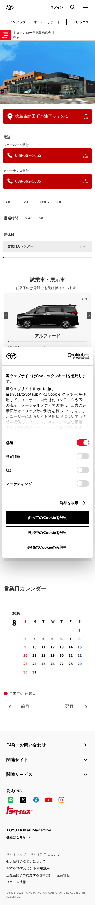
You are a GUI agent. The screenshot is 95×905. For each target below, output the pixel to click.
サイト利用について (45, 855)
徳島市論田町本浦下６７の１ (42, 116)
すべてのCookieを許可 (47, 517)
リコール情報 (16, 882)
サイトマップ (16, 855)
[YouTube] (48, 800)
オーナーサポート (47, 22)
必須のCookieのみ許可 (47, 547)
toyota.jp (42, 388)
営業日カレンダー (20, 246)
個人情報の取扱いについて (26, 861)
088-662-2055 (28, 155)
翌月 (69, 706)
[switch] (83, 456)
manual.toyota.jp (22, 394)
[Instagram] (61, 800)
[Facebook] (36, 800)
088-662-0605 (28, 181)
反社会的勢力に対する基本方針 (29, 875)
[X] (23, 800)
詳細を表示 (69, 502)
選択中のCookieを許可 (47, 532)
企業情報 (63, 875)
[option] (47, 72)
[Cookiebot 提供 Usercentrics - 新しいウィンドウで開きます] (66, 356)
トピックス (81, 22)
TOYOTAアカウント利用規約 (28, 868)
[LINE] (10, 800)
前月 (25, 706)
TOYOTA (9, 7)
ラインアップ (16, 22)
